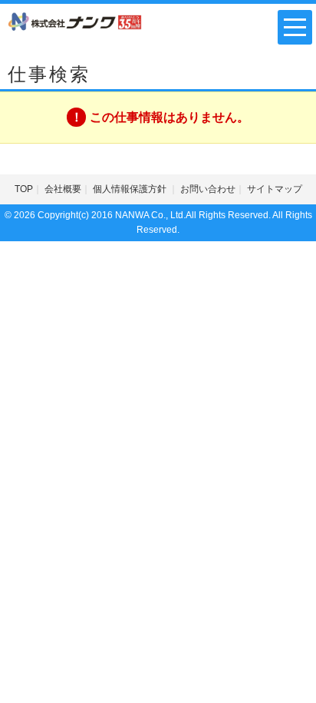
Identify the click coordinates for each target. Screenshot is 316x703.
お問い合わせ (207, 189)
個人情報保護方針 (131, 189)
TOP (24, 189)
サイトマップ (274, 189)
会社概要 (62, 189)
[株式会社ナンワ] (75, 21)
